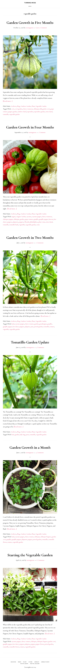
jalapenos (15, 222)
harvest (51, 219)
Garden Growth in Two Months (30, 237)
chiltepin (36, 109)
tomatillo (6, 114)
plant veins (41, 222)
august (13, 217)
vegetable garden (14, 114)
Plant (33, 106)
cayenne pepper (36, 217)
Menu (30, 6)
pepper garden (12, 112)
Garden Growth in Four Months (30, 127)
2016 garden (18, 109)
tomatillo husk (13, 225)
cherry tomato (29, 324)
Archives (13, 106)
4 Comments (40, 347)
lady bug (22, 435)
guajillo (36, 219)
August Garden (21, 217)
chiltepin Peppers (46, 537)
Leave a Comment (41, 28)
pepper (30, 539)
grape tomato (29, 219)
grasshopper (43, 324)
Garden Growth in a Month (30, 447)
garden (22, 219)
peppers (21, 222)
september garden (39, 112)
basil (12, 324)
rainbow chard (22, 112)
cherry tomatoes (28, 109)
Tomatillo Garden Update (30, 342)
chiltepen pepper (8, 219)
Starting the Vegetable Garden (30, 555)
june (32, 327)
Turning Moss (30, 3)
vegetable (22, 225)
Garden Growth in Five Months (30, 22)
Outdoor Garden (26, 106)
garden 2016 (46, 109)
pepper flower (40, 644)
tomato (52, 327)
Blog (18, 106)
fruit (12, 435)
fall (41, 109)
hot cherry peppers (18, 327)
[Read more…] (7, 101)
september (30, 112)
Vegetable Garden (41, 106)
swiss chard (49, 112)
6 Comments (40, 560)
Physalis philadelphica (31, 222)
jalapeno (27, 327)
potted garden (38, 327)
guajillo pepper (43, 219)
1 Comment (41, 132)
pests (27, 435)
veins (38, 225)
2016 (12, 109)
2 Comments (39, 243)
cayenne (28, 217)
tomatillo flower (14, 647)
